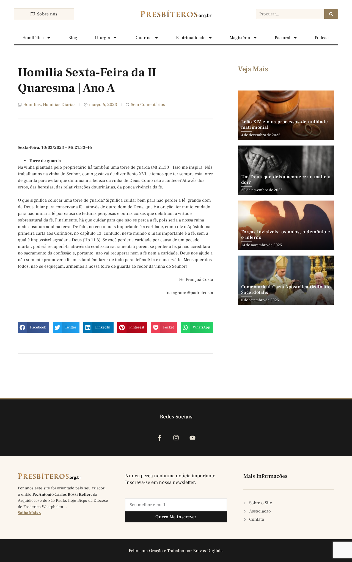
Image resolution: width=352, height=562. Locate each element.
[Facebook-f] (159, 437)
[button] (33, 327)
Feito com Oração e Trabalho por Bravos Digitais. (176, 550)
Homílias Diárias (59, 104)
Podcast (322, 37)
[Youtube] (192, 437)
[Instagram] (176, 437)
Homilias (32, 104)
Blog (72, 37)
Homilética (33, 37)
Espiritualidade (190, 37)
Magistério (240, 37)
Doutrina (143, 37)
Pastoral (282, 37)
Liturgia (102, 37)
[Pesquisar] (331, 14)
